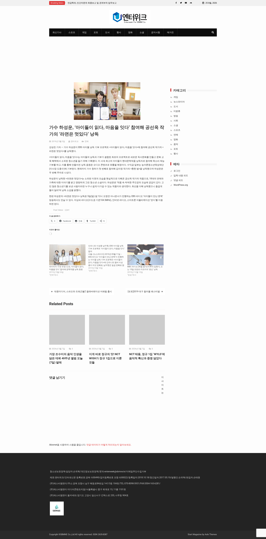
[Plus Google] (190, 2)
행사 (119, 32)
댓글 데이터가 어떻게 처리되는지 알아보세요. (108, 444)
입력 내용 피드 (181, 175)
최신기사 (57, 32)
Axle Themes (211, 534)
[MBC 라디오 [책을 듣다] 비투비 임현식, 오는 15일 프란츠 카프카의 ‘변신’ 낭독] (145, 254)
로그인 (177, 170)
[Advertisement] (133, 57)
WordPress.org (181, 185)
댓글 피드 (178, 180)
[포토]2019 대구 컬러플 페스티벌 (144, 291)
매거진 (170, 32)
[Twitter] (181, 2)
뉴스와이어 (179, 101)
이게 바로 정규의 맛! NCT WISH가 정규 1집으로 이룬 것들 (105, 358)
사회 (176, 120)
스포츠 (71, 32)
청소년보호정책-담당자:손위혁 (65, 471)
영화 (130, 32)
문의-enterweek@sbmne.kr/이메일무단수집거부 (122, 471)
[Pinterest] (195, 2)
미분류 (177, 111)
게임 (84, 32)
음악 (176, 144)
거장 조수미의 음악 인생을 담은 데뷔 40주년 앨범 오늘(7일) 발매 (66, 358)
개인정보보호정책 (90, 471)
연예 (87, 141)
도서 (107, 32)
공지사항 (155, 32)
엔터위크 (74, 141)
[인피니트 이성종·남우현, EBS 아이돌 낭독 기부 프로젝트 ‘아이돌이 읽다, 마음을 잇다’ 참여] (107, 258)
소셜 (142, 32)
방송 (176, 116)
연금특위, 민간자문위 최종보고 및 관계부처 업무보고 (92, 3)
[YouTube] (185, 2)
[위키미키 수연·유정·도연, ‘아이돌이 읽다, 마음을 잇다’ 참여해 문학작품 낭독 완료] (67, 254)
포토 (96, 32)
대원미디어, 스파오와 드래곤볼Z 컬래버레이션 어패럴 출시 (83, 291)
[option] (92, 3)
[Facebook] (176, 2)
